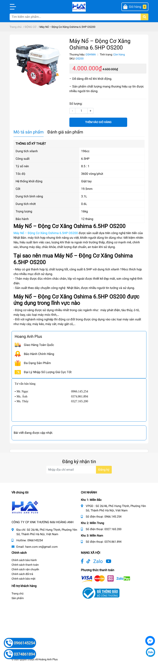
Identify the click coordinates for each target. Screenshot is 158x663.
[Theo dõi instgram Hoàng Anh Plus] (108, 561)
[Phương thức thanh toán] (105, 579)
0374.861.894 (112, 541)
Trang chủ (18, 593)
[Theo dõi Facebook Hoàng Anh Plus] (82, 561)
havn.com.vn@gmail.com (41, 546)
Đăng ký (103, 469)
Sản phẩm (18, 598)
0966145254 (35, 540)
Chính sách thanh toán (25, 564)
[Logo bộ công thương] (100, 593)
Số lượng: (75, 103)
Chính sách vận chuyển (25, 569)
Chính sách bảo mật (23, 578)
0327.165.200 (112, 529)
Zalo (98, 561)
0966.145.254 (112, 516)
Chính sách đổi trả (22, 574)
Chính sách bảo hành (24, 560)
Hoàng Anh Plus (48, 659)
